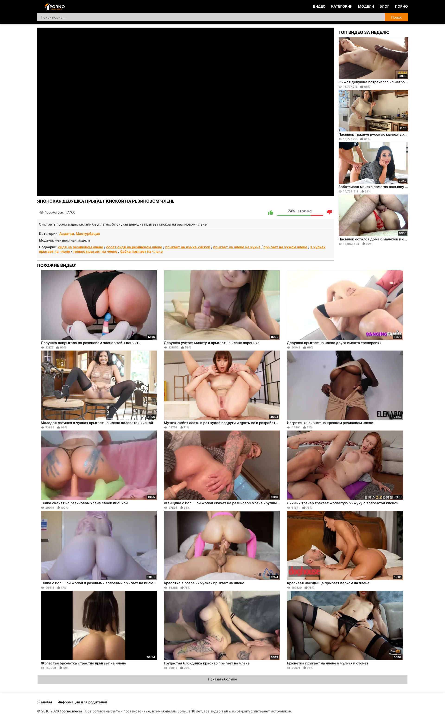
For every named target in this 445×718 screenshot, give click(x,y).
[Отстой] (329, 212)
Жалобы (44, 702)
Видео (319, 6)
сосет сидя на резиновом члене (134, 247)
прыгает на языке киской (187, 247)
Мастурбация (88, 233)
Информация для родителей (82, 702)
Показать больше (222, 679)
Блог (384, 6)
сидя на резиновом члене (80, 247)
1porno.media (71, 711)
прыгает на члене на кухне (237, 247)
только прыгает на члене (95, 251)
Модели (366, 6)
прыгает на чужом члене (285, 247)
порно (401, 6)
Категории (342, 6)
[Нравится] (271, 212)
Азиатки (66, 233)
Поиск (396, 17)
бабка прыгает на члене (141, 251)
